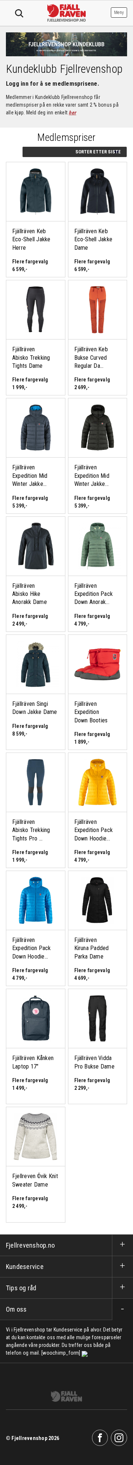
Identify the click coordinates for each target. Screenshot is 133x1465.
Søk (19, 13)
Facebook (100, 1438)
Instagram (119, 1438)
